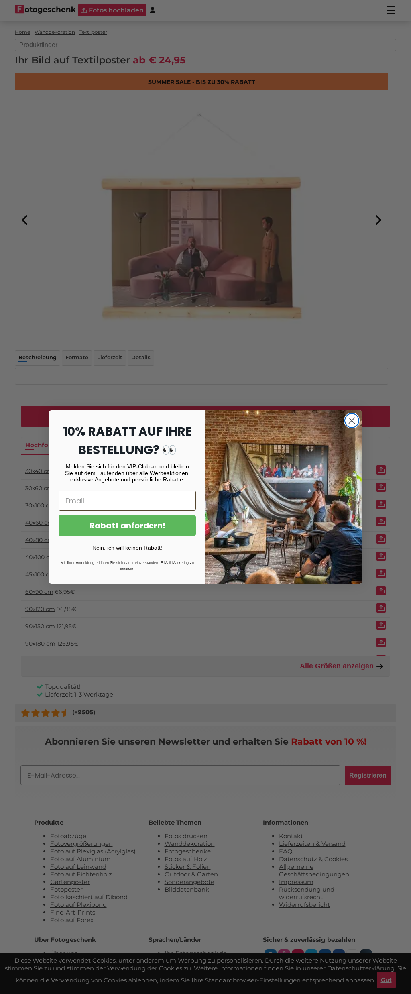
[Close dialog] (352, 420)
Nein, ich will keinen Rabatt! (127, 547)
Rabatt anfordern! (127, 525)
